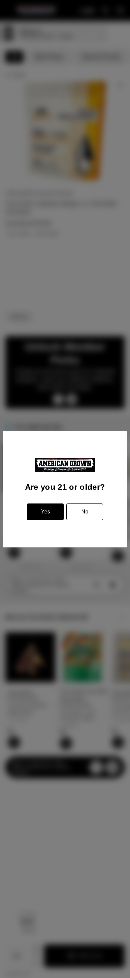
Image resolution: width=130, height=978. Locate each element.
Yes (45, 511)
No (84, 511)
